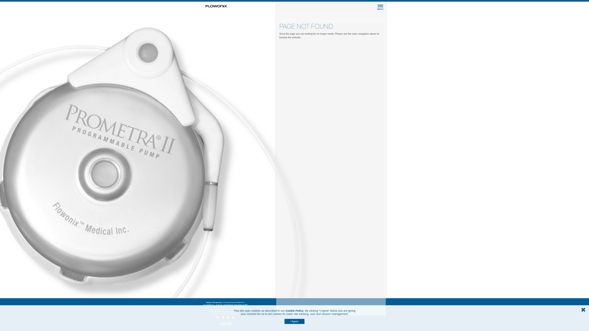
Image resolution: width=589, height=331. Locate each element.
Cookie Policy (294, 310)
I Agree (294, 321)
